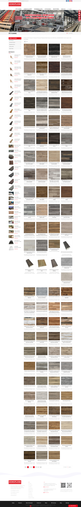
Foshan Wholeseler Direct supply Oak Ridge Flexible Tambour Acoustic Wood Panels (17, 62)
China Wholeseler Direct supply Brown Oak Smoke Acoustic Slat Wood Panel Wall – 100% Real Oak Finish (17, 92)
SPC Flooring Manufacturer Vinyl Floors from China (66, 217)
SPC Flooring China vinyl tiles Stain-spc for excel (66, 282)
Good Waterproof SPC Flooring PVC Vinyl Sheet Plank (54, 446)
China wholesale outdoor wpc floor (17, 236)
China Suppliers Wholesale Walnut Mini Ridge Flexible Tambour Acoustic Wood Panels (17, 74)
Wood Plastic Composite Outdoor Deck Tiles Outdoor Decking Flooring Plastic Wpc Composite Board (17, 198)
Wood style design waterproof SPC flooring (54, 416)
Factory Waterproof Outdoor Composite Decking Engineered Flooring (17, 161)
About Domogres (29, 502)
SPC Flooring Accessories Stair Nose (42, 270)
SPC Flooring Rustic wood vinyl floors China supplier (29, 163)
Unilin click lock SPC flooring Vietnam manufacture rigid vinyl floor (54, 327)
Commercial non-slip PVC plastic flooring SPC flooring (54, 431)
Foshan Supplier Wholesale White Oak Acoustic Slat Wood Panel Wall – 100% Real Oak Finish (17, 110)
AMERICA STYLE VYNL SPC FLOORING (42, 416)
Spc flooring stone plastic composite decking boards (29, 416)
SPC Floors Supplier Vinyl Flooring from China (66, 235)
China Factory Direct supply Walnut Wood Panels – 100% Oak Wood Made (17, 128)
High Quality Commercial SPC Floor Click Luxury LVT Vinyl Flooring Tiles (54, 181)
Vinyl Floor (29, 486)
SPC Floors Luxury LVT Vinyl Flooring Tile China (29, 199)
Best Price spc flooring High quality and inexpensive (41, 56)
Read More (16, 57)
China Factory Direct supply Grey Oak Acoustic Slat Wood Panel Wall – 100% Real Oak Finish (17, 104)
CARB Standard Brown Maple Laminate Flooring (54, 249)
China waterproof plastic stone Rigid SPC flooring (29, 446)
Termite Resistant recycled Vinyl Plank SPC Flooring (66, 371)
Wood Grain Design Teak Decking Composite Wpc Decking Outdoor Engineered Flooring (17, 146)
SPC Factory (53, 502)
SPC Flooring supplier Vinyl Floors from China (54, 217)
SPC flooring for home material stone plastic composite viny (42, 431)
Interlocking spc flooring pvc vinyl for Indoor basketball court (66, 416)
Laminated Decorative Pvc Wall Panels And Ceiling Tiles (17, 247)
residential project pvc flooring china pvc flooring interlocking (66, 92)
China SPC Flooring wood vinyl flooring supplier (54, 163)
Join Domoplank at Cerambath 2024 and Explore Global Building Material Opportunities (50, 490)
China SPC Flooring (31, 497)
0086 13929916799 (14, 493)
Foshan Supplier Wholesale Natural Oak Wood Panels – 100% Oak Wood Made (17, 134)
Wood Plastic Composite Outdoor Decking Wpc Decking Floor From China (17, 212)
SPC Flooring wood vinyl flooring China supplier (41, 163)
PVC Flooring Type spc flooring (67, 311)
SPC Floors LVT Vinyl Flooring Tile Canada (54, 199)
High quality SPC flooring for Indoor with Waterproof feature (54, 312)
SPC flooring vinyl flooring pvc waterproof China (54, 92)
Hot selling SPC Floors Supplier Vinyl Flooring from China (54, 235)
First (25, 467)
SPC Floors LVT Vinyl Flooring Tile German (29, 217)
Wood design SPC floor (66, 400)
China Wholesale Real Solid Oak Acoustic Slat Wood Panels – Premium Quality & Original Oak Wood (17, 140)
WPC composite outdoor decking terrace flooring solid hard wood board (17, 231)
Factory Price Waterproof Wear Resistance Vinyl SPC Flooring (42, 110)
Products (20, 502)
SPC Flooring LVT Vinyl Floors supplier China (42, 217)
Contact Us (39, 502)
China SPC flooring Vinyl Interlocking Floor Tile (67, 56)
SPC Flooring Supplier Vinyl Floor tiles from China (29, 252)
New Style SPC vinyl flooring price (54, 73)
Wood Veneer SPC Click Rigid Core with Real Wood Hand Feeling (66, 110)
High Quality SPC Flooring (42, 460)
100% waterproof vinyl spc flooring (29, 401)
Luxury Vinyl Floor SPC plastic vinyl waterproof (29, 74)
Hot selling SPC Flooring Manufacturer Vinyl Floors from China (29, 235)
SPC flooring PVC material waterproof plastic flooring (41, 386)
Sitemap (67, 502)
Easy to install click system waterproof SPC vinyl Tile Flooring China (54, 110)
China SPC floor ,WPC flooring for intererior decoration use (29, 357)
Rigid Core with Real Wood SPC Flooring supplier (66, 128)
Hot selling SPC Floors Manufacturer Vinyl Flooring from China (41, 235)
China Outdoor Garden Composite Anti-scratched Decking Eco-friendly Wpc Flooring (17, 207)
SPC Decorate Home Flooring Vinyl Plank (67, 297)
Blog (61, 502)
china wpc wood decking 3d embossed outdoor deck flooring (17, 180)
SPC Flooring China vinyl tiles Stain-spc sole (66, 267)
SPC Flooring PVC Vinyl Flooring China (29, 110)
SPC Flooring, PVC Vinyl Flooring (42, 311)
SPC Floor (29, 483)
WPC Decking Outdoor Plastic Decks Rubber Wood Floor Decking (17, 174)
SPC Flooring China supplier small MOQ (29, 145)
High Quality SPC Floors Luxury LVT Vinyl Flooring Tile (67, 181)
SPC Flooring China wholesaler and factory (42, 145)
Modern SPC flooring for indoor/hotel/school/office (41, 401)
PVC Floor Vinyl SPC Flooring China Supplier (54, 461)
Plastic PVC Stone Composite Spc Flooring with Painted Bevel (66, 431)
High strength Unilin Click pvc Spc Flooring (41, 371)
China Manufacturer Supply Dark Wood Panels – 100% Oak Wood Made (17, 122)
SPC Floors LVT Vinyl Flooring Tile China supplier (41, 199)
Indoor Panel (11, 48)
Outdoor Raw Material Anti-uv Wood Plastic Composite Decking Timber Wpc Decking (17, 193)
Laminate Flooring (12, 42)
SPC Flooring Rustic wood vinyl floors (67, 145)
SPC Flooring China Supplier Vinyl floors (29, 92)
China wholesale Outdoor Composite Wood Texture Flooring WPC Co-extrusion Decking (17, 186)
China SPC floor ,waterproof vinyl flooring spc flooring (54, 357)
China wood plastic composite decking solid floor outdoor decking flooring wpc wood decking (17, 155)
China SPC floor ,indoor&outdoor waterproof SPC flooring (54, 371)
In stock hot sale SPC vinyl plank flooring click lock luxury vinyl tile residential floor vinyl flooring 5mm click (66, 74)
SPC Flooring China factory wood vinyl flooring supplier (41, 181)
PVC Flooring (30, 494)
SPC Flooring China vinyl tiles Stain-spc (29, 297)
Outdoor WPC (11, 46)
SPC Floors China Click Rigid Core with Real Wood (41, 128)
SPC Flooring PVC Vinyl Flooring (54, 296)
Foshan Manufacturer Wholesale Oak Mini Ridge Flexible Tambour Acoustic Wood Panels (17, 80)
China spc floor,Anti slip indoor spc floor (67, 386)
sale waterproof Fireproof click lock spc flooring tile (29, 56)
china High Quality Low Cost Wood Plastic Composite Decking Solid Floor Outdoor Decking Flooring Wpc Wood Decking (17, 202)
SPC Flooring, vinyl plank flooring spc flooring (41, 342)
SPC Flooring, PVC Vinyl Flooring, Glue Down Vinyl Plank (29, 342)
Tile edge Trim (30, 491)
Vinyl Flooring (30, 488)
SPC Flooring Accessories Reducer (29, 270)
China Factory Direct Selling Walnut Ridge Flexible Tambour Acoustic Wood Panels (17, 68)
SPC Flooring (11, 40)
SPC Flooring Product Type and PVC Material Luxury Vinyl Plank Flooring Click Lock (29, 431)
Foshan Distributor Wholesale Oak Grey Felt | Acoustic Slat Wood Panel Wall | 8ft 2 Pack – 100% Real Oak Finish (17, 116)
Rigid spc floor (30, 489)
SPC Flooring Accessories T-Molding (54, 270)
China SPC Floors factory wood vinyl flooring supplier (67, 163)
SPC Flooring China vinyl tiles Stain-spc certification (42, 297)
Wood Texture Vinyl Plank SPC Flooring (29, 461)
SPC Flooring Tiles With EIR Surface (66, 446)
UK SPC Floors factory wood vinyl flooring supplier (29, 181)
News (46, 502)
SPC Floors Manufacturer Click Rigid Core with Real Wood (54, 128)
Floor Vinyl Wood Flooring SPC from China (42, 74)
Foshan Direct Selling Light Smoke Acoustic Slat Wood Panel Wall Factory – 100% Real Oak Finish (17, 98)
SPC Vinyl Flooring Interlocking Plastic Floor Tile (54, 56)
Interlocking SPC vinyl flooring (54, 400)
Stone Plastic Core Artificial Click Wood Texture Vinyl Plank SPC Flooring (29, 312)
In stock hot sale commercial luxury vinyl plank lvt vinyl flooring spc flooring (41, 92)
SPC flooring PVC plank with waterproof (41, 327)
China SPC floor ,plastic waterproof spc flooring (42, 357)
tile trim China (30, 496)
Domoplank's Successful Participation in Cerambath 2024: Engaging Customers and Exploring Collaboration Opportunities (50, 484)
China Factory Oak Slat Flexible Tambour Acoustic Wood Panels (17, 56)
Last (40, 467)
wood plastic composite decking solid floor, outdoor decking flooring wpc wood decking (17, 227)
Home (13, 502)
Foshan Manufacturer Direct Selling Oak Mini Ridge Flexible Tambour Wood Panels (17, 86)
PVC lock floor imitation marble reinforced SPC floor (54, 386)
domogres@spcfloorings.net (15, 490)
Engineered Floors (12, 44)
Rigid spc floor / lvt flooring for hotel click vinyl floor (29, 327)
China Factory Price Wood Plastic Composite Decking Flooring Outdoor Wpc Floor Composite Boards (17, 167)
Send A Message (73, 505)
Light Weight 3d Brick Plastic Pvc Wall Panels (17, 241)
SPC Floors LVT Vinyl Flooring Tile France (66, 199)
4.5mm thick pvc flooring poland (29, 127)
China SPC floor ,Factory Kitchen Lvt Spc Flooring (66, 357)
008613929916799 (13, 495)
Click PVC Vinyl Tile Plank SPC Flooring (66, 327)
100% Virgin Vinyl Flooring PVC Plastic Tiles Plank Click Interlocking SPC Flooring (67, 342)
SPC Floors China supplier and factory (54, 145)
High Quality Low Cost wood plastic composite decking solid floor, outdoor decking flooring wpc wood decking (17, 222)
